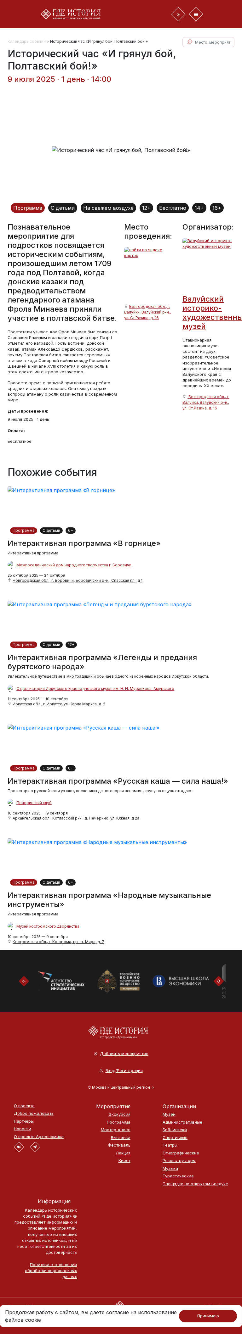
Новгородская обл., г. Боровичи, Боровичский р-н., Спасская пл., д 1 (77, 580)
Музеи (169, 1114)
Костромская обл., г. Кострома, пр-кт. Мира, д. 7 (58, 941)
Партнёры (24, 1121)
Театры (170, 1145)
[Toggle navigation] (178, 14)
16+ (216, 208)
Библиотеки (175, 1129)
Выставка (120, 1137)
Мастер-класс (115, 1129)
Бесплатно (172, 208)
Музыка (170, 1168)
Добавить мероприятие (124, 1053)
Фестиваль (119, 1145)
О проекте (24, 1105)
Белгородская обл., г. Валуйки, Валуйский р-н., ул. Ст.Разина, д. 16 (147, 312)
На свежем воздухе (108, 208)
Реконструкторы (179, 1160)
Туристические (178, 1176)
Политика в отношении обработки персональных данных (51, 1270)
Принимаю (208, 1315)
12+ (146, 208)
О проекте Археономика (39, 1136)
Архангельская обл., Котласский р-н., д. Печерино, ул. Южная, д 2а (76, 818)
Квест (124, 1160)
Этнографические (181, 1153)
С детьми (63, 208)
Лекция (123, 1153)
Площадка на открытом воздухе (195, 1183)
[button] (121, 1087)
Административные (182, 1122)
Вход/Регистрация (124, 1070)
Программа (27, 208)
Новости (22, 1128)
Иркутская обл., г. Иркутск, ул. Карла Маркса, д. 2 (59, 704)
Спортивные (175, 1137)
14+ (199, 208)
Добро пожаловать (34, 1113)
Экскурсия (119, 1114)
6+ (70, 530)
